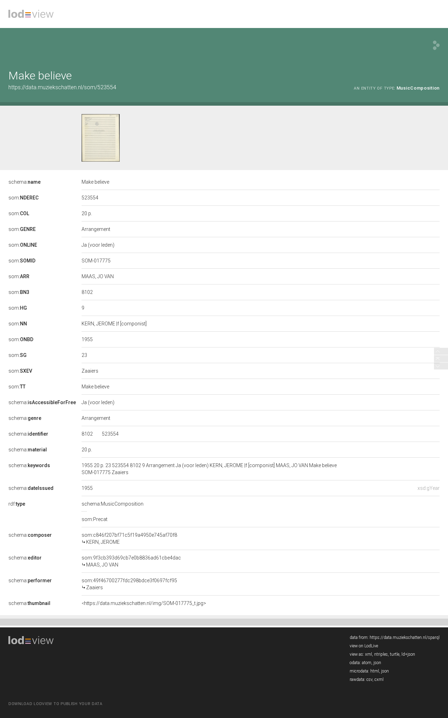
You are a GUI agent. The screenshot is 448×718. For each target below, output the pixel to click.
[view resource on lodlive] (436, 45)
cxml (379, 679)
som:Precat (94, 519)
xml (368, 654)
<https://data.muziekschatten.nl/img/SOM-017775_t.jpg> (144, 603)
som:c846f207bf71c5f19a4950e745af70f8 (129, 538)
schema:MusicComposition (113, 504)
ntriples (381, 654)
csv (369, 679)
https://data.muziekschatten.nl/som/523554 (62, 87)
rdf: (16, 504)
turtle (394, 654)
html (374, 671)
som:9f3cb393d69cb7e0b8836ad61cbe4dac (131, 561)
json (377, 662)
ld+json (408, 654)
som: (23, 197)
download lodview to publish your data (55, 704)
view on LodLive (364, 645)
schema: (24, 182)
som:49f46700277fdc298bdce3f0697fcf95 (129, 584)
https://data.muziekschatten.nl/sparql (405, 637)
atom (366, 662)
